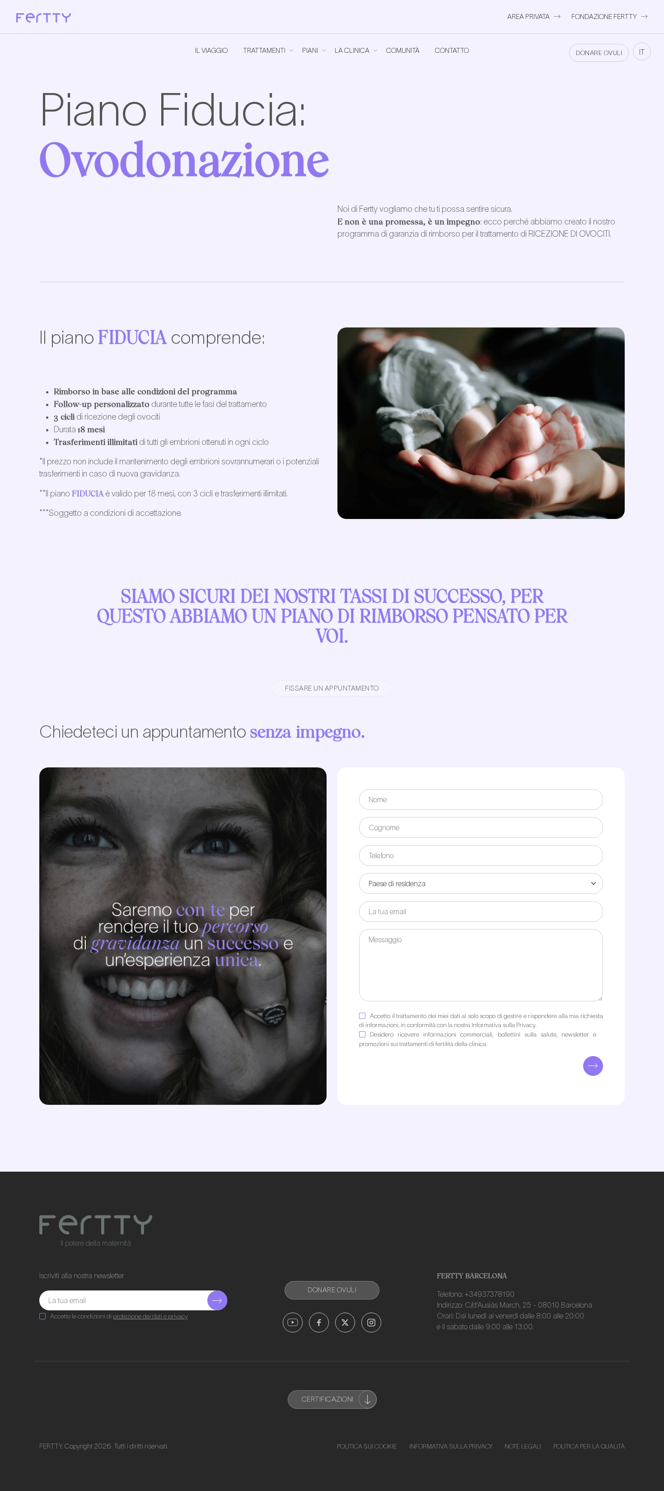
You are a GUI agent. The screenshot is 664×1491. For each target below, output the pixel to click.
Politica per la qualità (589, 1446)
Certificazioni (328, 1399)
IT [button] (642, 52)
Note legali (523, 1446)
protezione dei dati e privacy (150, 1316)
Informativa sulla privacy (450, 1446)
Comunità (403, 50)
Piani (310, 50)
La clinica (352, 50)
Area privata (528, 16)
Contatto (452, 50)
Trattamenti (264, 50)
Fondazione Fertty (604, 16)
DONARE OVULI (599, 52)
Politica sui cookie (367, 1446)
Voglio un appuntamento (564, 752)
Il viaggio (211, 50)
